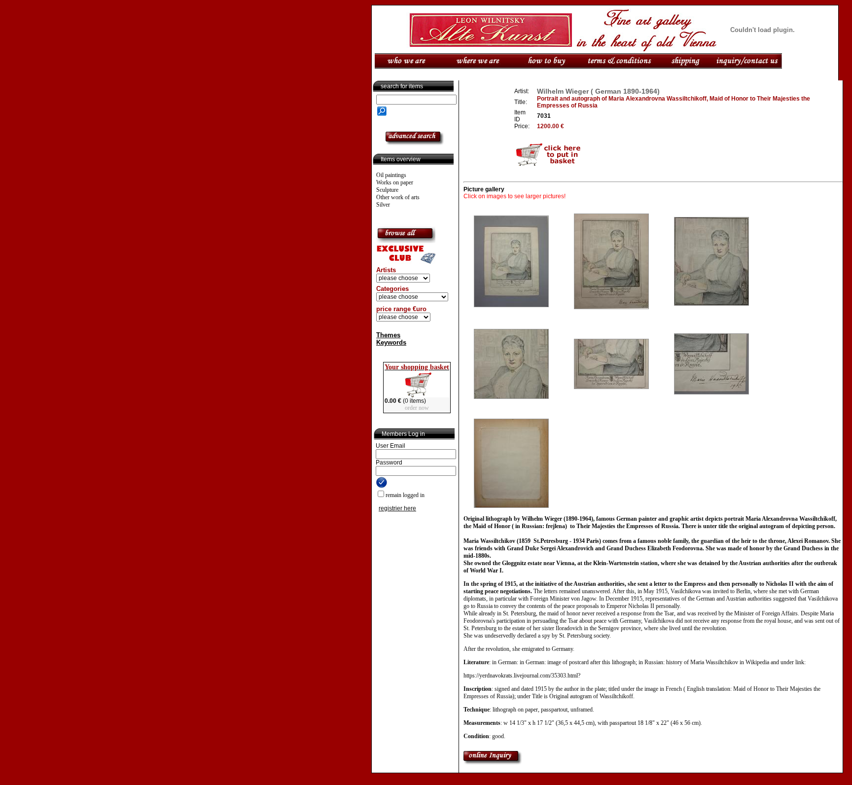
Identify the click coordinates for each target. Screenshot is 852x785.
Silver (383, 204)
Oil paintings (391, 175)
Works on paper (394, 182)
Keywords (391, 342)
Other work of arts (398, 197)
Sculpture (387, 189)
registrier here (397, 508)
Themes (388, 335)
